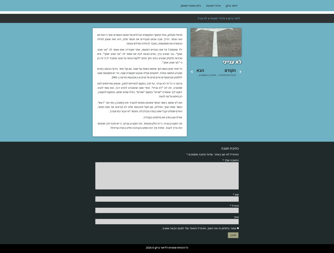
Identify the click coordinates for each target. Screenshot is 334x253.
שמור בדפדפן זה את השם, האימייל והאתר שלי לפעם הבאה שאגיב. (199, 228)
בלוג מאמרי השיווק (191, 5)
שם (236, 194)
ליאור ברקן (231, 5)
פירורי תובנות (213, 5)
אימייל (234, 206)
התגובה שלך (231, 160)
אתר (236, 217)
